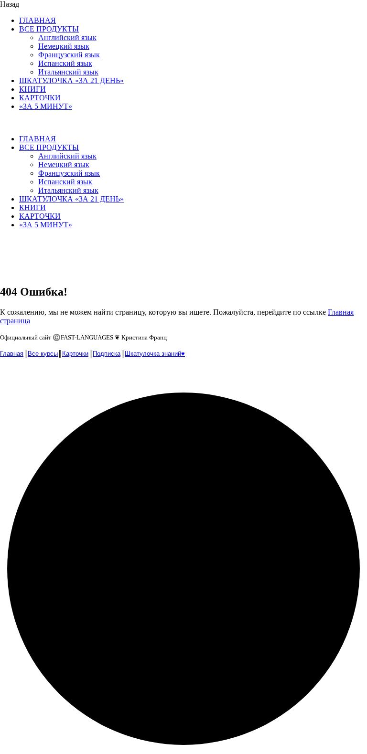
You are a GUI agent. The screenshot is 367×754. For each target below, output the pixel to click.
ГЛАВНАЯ (37, 20)
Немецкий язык (63, 46)
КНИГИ (32, 89)
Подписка (106, 353)
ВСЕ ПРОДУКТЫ (49, 29)
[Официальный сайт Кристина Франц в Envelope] (8, 375)
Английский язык (67, 37)
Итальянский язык (68, 72)
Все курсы (43, 353)
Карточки (75, 353)
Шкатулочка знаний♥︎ (155, 353)
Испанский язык (65, 63)
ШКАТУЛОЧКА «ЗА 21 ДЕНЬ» (71, 80)
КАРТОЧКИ (40, 98)
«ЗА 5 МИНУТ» (45, 106)
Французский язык (69, 55)
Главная (11, 353)
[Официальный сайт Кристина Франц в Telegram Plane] (28, 375)
